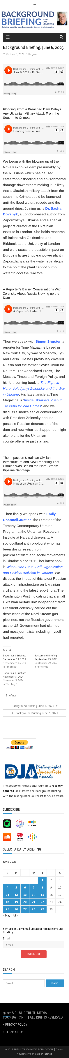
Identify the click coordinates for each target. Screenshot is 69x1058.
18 (7, 902)
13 (25, 894)
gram (34, 54)
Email (6, 938)
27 (25, 909)
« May (6, 915)
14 (33, 894)
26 (16, 909)
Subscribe (34, 954)
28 (33, 909)
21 (33, 902)
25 (7, 909)
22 (42, 902)
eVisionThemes (43, 1053)
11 (7, 894)
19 (16, 902)
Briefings (11, 695)
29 (42, 909)
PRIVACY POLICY (16, 1024)
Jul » (15, 915)
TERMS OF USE (15, 1032)
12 (16, 894)
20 (25, 902)
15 (42, 894)
